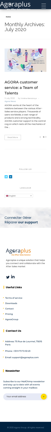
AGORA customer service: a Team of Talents (21, 87)
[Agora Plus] (15, 5)
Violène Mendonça (29, 98)
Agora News (10, 101)
